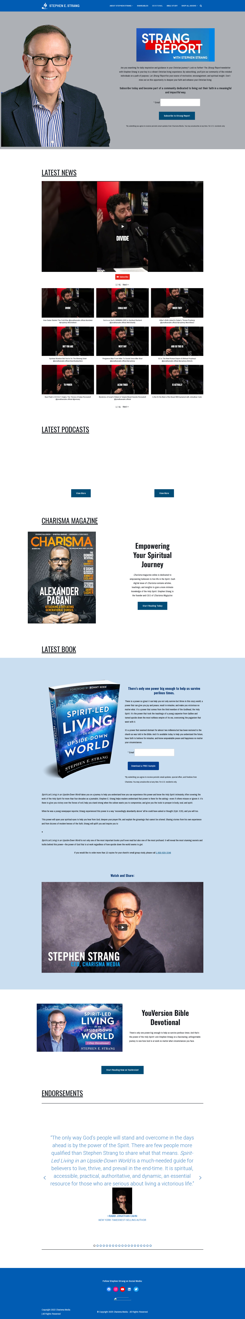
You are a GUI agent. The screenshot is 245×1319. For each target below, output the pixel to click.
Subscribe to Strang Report (177, 115)
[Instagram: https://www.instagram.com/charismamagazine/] (115, 1289)
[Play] (123, 226)
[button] (132, 5)
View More (81, 493)
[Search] (201, 6)
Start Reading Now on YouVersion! (122, 1069)
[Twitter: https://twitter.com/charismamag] (136, 1289)
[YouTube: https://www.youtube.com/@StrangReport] (122, 1289)
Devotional (157, 5)
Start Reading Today (152, 605)
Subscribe (124, 276)
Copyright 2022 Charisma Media (56, 1309)
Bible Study (172, 5)
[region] (122, 1178)
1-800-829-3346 (163, 852)
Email (157, 102)
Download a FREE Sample (143, 765)
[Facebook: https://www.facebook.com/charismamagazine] (108, 1289)
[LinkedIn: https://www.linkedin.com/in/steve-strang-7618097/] (129, 1289)
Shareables (142, 5)
